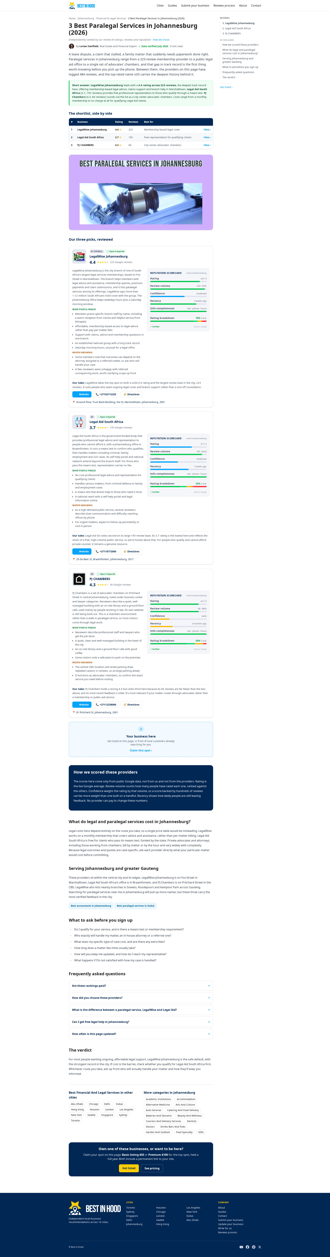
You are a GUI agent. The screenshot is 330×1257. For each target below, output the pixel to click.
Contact (256, 5)
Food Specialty (184, 1132)
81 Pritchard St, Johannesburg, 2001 (95, 712)
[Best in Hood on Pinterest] (253, 1247)
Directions (131, 394)
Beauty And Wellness (190, 1115)
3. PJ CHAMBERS (231, 33)
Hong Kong (77, 1109)
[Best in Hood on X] (259, 1247)
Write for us (225, 1228)
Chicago (93, 1104)
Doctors (150, 1126)
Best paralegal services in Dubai (135, 905)
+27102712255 (106, 394)
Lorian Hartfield (88, 46)
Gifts (201, 1132)
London (109, 1109)
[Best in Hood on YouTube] (241, 1247)
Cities (160, 5)
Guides (172, 5)
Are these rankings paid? (89, 986)
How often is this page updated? (94, 1034)
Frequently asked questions (238, 72)
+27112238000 (106, 704)
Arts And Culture (185, 1104)
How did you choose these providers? (97, 998)
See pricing (152, 1168)
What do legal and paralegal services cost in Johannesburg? (240, 51)
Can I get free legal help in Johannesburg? (100, 1022)
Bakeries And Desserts (159, 1115)
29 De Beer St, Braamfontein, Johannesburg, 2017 (103, 559)
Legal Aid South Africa (90, 137)
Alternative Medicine (158, 1104)
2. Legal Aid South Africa (236, 28)
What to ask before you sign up (240, 67)
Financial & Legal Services (111, 18)
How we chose (161, 39)
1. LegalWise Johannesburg (238, 23)
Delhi (107, 1104)
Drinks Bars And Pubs (173, 1126)
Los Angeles (126, 1109)
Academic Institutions (158, 1099)
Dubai (119, 1104)
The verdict (228, 77)
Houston (94, 1109)
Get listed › (226, 87)
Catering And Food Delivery (183, 1110)
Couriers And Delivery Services (163, 1121)
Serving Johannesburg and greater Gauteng (237, 60)
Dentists (191, 1121)
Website (82, 394)
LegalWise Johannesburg (92, 129)
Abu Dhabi (77, 1104)
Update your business (230, 1224)
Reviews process (224, 5)
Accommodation (186, 1099)
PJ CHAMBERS (85, 145)
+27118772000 (106, 551)
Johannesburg (86, 18)
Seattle (91, 1115)
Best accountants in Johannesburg (91, 905)
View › (207, 129)
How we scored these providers (240, 44)
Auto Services (153, 1110)
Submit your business (195, 5)
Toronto (75, 1120)
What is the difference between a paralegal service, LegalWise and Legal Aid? (124, 1010)
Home (72, 18)
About (243, 5)
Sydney (123, 1115)
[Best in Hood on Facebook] (247, 1247)
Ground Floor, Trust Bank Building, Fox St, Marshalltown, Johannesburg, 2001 (118, 402)
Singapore (107, 1115)
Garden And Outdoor (158, 1132)
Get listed (128, 1168)
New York (76, 1115)
